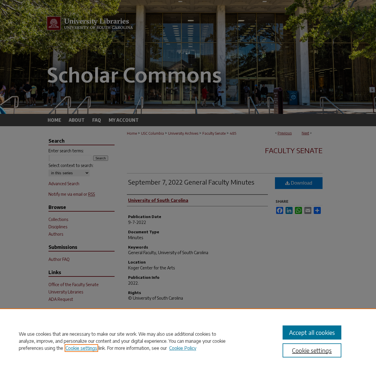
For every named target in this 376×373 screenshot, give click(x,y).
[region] (188, 340)
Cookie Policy (182, 348)
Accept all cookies (312, 332)
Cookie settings (81, 348)
